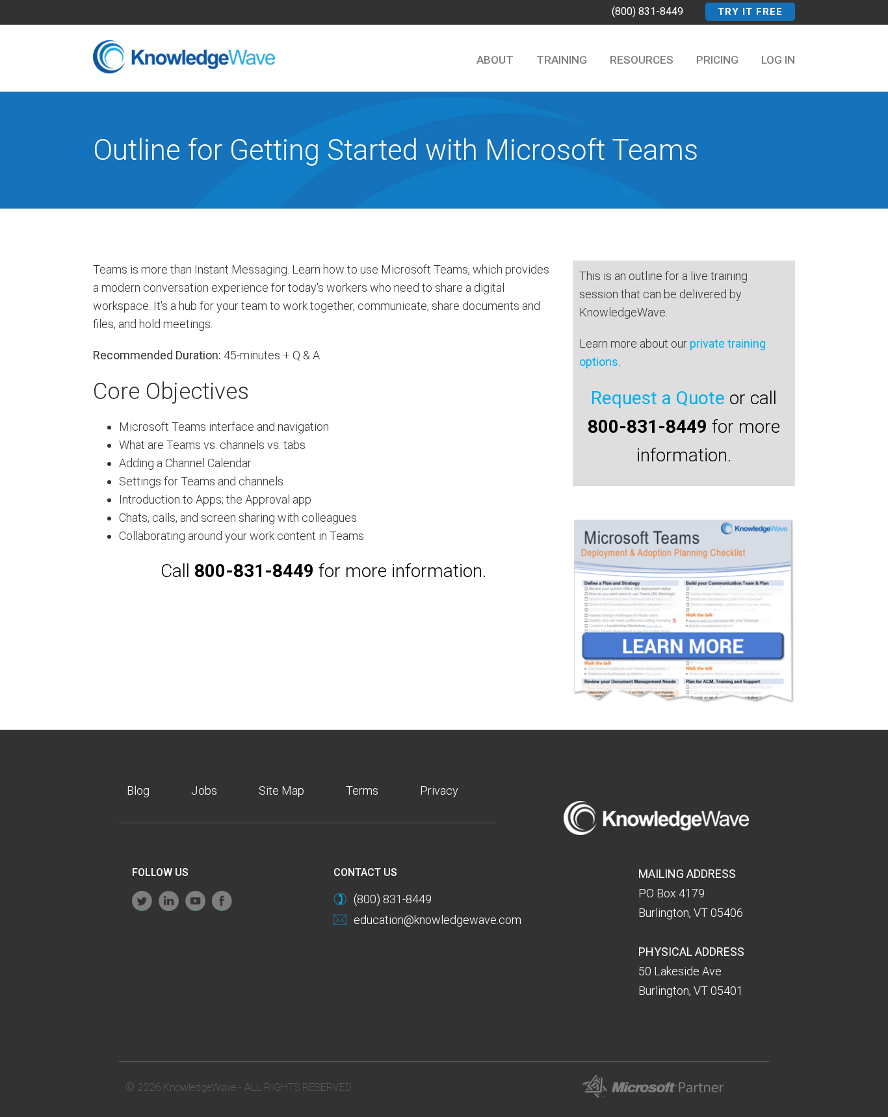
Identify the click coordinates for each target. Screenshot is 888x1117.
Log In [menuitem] (778, 59)
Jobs (204, 790)
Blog (138, 790)
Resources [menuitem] (641, 59)
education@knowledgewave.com (437, 920)
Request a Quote (658, 398)
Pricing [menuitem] (717, 59)
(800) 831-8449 (647, 11)
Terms (362, 790)
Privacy (439, 790)
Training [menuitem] (561, 59)
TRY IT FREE (750, 12)
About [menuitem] (495, 59)
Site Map (281, 790)
